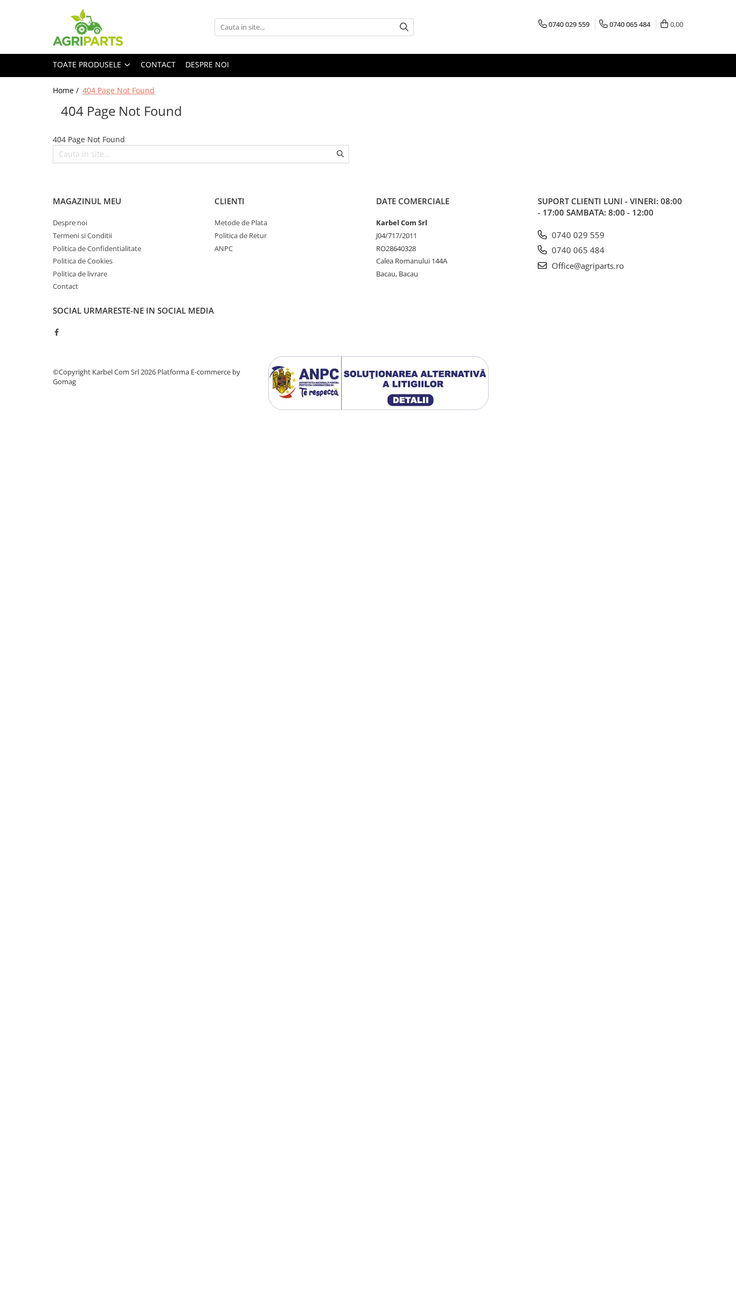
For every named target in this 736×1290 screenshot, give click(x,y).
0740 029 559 (577, 235)
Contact (158, 64)
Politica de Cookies (83, 261)
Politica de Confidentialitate (97, 248)
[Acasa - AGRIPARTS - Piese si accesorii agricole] (107, 27)
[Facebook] (56, 332)
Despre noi (207, 64)
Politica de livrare (80, 274)
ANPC (223, 248)
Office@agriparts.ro (587, 265)
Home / (67, 90)
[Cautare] (404, 27)
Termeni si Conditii (82, 235)
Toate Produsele (88, 64)
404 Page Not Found (118, 90)
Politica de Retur (240, 235)
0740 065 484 (577, 250)
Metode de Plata (240, 222)
